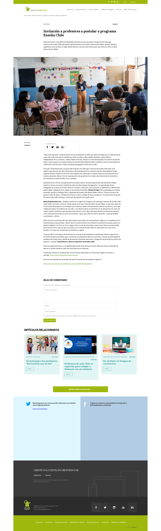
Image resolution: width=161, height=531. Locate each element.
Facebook (121, 403)
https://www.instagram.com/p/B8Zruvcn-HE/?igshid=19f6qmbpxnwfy (67, 264)
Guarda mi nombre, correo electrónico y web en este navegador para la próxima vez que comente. (70, 316)
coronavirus (67, 357)
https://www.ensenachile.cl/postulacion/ (64, 255)
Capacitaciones (81, 9)
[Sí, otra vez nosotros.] (131, 524)
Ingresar (48, 475)
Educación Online (89, 357)
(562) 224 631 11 (42, 508)
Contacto (132, 2)
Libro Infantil (30, 357)
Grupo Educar (27, 15)
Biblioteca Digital (108, 9)
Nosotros (70, 9)
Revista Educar (94, 9)
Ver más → (30, 368)
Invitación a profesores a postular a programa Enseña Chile (52, 15)
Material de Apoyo (130, 9)
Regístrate (37, 475)
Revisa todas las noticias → (80, 389)
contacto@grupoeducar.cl (44, 509)
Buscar (124, 2)
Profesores (46, 24)
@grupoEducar (44, 405)
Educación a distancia (78, 357)
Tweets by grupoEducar (40, 409)
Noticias (119, 9)
